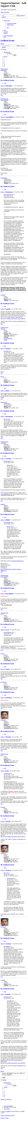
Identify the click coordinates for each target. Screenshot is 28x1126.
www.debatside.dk (5, 494)
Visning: (4, 1073)
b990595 (3, 504)
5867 (9, 759)
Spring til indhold (5, 12)
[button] (7, 52)
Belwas (2, 376)
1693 (9, 182)
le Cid (2, 614)
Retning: (4, 1074)
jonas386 (3, 295)
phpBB (8, 1111)
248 (9, 380)
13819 (9, 333)
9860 (9, 104)
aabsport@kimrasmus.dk (17, 561)
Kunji (2, 755)
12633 (9, 299)
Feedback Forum (7, 40)
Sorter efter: (16, 1073)
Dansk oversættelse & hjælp (7, 1115)
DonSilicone (4, 682)
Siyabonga (3, 720)
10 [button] (4, 65)
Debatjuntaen (4, 178)
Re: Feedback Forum (7, 80)
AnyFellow (3, 443)
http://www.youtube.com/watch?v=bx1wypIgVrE (13, 318)
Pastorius (3, 329)
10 (8, 657)
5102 (9, 74)
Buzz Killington (4, 100)
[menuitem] (11, 23)
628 (9, 447)
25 (8, 724)
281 (9, 686)
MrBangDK (4, 70)
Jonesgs (2, 653)
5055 (9, 618)
